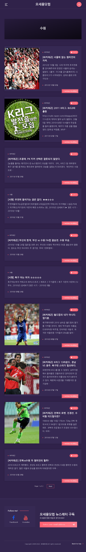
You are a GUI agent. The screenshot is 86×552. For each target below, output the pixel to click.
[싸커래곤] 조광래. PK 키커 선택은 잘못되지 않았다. (34, 159)
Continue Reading (70, 91)
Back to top (77, 543)
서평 (11, 194)
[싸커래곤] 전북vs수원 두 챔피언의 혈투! (28, 460)
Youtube (26, 522)
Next (50, 486)
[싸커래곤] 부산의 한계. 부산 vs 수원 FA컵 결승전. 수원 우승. (39, 240)
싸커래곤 (47, 52)
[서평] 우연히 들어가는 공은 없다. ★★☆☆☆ (31, 200)
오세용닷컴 (43, 4)
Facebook (14, 522)
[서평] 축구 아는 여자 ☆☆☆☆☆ (24, 277)
